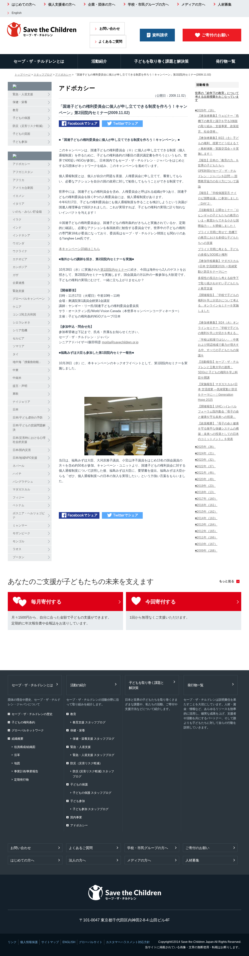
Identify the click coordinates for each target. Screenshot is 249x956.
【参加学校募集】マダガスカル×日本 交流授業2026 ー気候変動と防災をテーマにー (218, 266)
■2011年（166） (206, 537)
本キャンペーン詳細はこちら (79, 249)
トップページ (23, 74)
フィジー (18, 497)
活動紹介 (99, 61)
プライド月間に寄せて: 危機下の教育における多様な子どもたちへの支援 (218, 237)
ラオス (17, 549)
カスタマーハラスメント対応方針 (128, 942)
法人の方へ (77, 860)
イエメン (18, 196)
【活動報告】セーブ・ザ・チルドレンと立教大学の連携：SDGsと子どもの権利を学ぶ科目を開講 (218, 369)
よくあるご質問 (110, 41)
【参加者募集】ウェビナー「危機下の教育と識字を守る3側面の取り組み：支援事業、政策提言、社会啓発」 (218, 123)
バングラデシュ (23, 481)
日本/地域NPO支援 (25, 457)
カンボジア (20, 267)
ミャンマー (20, 525)
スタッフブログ (43, 74)
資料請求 (160, 35)
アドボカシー (63, 74)
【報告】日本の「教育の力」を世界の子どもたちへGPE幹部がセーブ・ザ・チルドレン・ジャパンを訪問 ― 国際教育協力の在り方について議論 (218, 173)
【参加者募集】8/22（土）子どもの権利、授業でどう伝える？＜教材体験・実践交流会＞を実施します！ (218, 145)
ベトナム (18, 505)
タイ (15, 354)
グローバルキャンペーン (29, 298)
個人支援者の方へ (61, 4)
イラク (17, 219)
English (17, 13)
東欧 (15, 393)
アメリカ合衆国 (23, 188)
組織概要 (17, 738)
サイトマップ (50, 942)
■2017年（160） (206, 498)
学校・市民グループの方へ (148, 4)
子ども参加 (20, 141)
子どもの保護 (21, 118)
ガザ (15, 275)
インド (17, 227)
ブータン (18, 557)
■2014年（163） (206, 518)
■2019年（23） (205, 486)
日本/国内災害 (22, 450)
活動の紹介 (78, 685)
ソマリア (18, 346)
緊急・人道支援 (23, 94)
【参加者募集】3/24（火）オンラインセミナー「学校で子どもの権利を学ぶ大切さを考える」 (218, 328)
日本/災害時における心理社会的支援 (29, 440)
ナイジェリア (21, 401)
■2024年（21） (205, 453)
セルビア (18, 338)
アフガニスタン (23, 172)
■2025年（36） (205, 447)
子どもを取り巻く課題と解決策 (161, 61)
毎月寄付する (46, 601)
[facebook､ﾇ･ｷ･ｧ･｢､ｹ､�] (79, 124)
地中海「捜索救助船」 (27, 362)
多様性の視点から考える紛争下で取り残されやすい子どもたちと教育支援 (218, 283)
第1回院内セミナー (113, 269)
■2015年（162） (206, 511)
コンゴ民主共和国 (24, 314)
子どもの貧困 (21, 133)
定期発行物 (21, 779)
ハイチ (17, 473)
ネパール (18, 466)
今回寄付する (160, 601)
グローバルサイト (90, 942)
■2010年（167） (206, 544)
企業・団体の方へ (101, 4)
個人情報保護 (29, 942)
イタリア (18, 203)
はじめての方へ (24, 4)
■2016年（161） (206, 505)
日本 (15, 409)
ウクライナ (20, 251)
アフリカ (18, 180)
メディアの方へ (193, 4)
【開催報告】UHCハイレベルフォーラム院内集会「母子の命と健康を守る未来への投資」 (218, 412)
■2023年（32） (205, 459)
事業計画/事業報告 (26, 771)
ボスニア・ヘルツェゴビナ (29, 515)
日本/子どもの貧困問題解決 (29, 427)
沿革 (17, 755)
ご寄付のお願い (215, 35)
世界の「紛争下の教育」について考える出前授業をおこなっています (217, 96)
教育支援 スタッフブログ (89, 722)
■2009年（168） (206, 550)
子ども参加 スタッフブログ (90, 809)
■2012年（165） (206, 531)
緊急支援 (18, 291)
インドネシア (21, 235)
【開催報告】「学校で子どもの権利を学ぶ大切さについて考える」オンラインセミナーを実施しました (218, 303)
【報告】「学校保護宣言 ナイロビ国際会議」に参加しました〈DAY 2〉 (218, 198)
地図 (17, 763)
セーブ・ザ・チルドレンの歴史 (32, 714)
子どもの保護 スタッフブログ (92, 792)
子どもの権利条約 (23, 722)
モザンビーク (21, 533)
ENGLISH (68, 942)
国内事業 (76, 817)
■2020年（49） (205, 479)
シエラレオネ (21, 322)
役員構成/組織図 (24, 747)
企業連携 (18, 283)
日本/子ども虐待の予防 (28, 417)
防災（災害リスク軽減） (29, 126)
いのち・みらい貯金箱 (27, 211)
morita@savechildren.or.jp (120, 342)
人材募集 (224, 4)
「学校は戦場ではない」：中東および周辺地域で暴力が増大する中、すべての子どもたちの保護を (218, 347)
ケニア (17, 306)
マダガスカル (21, 489)
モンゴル (18, 541)
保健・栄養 (20, 102)
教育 (15, 110)
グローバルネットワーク (28, 730)
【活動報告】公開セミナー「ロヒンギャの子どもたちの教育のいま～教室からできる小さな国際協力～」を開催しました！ (218, 218)
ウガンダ (18, 243)
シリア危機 (20, 330)
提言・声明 (20, 386)
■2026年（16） (205, 110)
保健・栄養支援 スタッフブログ (93, 738)
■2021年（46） (205, 472)
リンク (12, 942)
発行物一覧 (225, 61)
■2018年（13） (205, 492)
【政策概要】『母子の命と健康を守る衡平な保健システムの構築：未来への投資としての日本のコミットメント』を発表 (218, 431)
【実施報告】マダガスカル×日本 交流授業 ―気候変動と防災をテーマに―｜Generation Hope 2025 (218, 392)
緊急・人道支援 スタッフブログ (93, 755)
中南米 (17, 378)
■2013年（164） (206, 524)
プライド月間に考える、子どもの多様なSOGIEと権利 (218, 252)
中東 (15, 370)
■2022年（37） (205, 466)
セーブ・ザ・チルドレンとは (39, 61)
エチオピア (20, 259)
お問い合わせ (109, 28)
